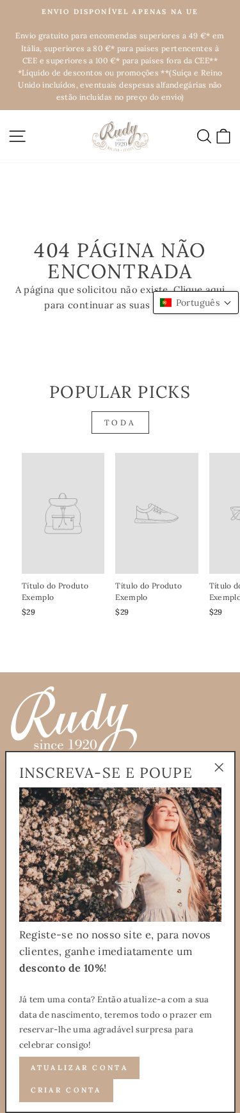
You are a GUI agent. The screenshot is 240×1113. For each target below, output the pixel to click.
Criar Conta (66, 1089)
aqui (215, 289)
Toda (120, 422)
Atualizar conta (80, 1067)
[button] (196, 302)
